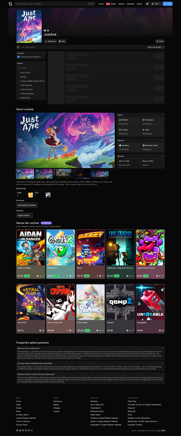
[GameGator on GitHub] (32, 430)
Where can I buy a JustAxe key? (28, 348)
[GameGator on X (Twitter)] (26, 430)
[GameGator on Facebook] (20, 430)
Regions (20, 63)
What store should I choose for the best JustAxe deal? (36, 374)
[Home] (10, 4)
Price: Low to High (154, 47)
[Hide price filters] (18, 47)
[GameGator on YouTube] (23, 430)
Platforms (121, 140)
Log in (169, 4)
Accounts (20, 53)
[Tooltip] (40, 57)
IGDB (158, 431)
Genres (120, 115)
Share (161, 41)
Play (63, 41)
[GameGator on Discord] (147, 4)
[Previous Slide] (20, 140)
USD (156, 4)
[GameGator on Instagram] (17, 430)
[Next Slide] (111, 140)
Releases (121, 156)
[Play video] (65, 140)
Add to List (51, 41)
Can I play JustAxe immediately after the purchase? (34, 363)
